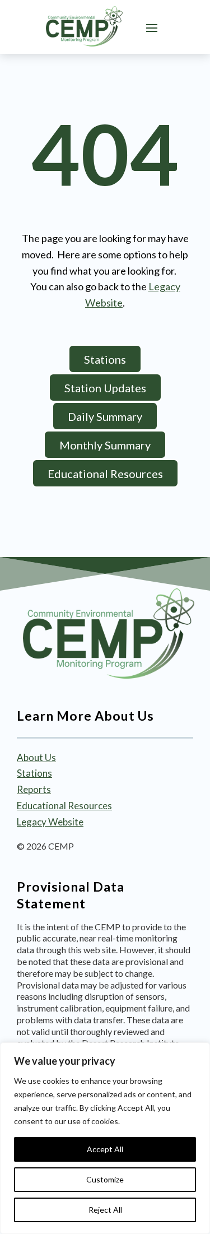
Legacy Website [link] (50, 822)
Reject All (105, 1209)
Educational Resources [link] (64, 805)
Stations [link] (34, 773)
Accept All (105, 1149)
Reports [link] (34, 789)
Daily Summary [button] (105, 416)
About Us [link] (36, 757)
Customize (105, 1179)
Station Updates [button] (105, 388)
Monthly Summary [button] (105, 445)
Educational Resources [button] (105, 473)
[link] (84, 26)
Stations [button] (105, 359)
